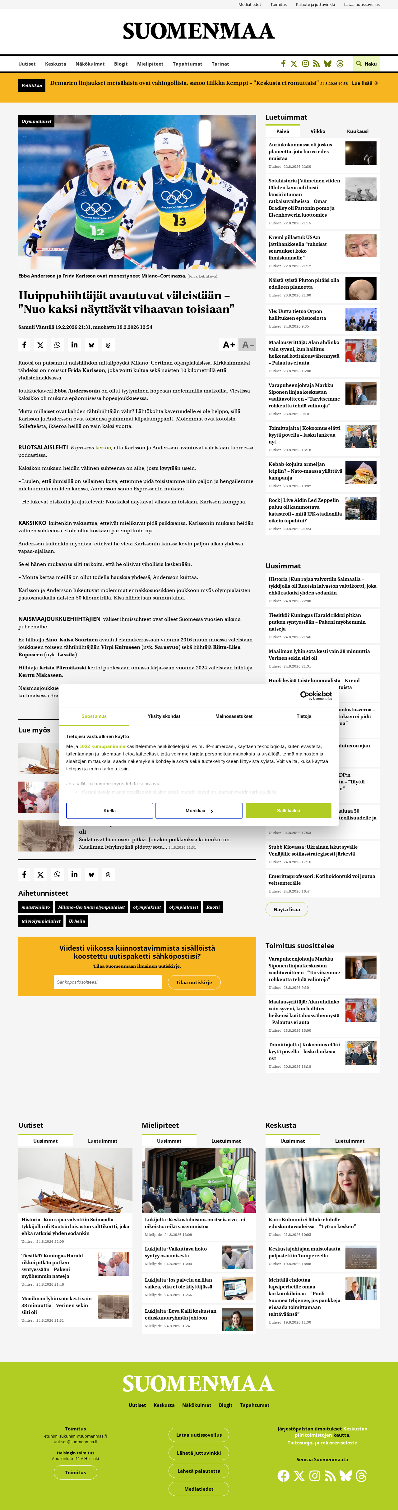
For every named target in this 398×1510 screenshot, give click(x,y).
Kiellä (110, 810)
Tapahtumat (187, 64)
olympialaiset (183, 907)
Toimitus (279, 4)
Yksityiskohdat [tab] (164, 716)
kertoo (103, 447)
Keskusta (55, 64)
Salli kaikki (288, 810)
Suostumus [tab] (94, 716)
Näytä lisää (287, 909)
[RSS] (318, 64)
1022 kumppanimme (102, 746)
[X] (295, 64)
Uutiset (27, 64)
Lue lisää (363, 83)
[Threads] (341, 64)
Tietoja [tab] (304, 716)
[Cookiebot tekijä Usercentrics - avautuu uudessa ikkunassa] (305, 695)
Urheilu (77, 921)
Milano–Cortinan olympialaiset (91, 907)
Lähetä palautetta (199, 1471)
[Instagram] (307, 64)
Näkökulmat (90, 64)
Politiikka (31, 85)
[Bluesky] (347, 1480)
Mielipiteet (150, 64)
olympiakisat (147, 907)
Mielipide (153, 1234)
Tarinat (220, 64)
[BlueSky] (329, 64)
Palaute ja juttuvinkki (315, 4)
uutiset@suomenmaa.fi (75, 1441)
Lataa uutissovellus (362, 4)
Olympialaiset (36, 121)
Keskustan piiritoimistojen (331, 1431)
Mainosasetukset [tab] (234, 716)
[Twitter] (300, 1480)
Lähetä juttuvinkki (199, 1453)
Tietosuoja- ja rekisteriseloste (322, 1442)
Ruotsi (213, 907)
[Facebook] (285, 64)
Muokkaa (195, 810)
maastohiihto (35, 907)
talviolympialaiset (40, 921)
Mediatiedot (249, 4)
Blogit (121, 64)
